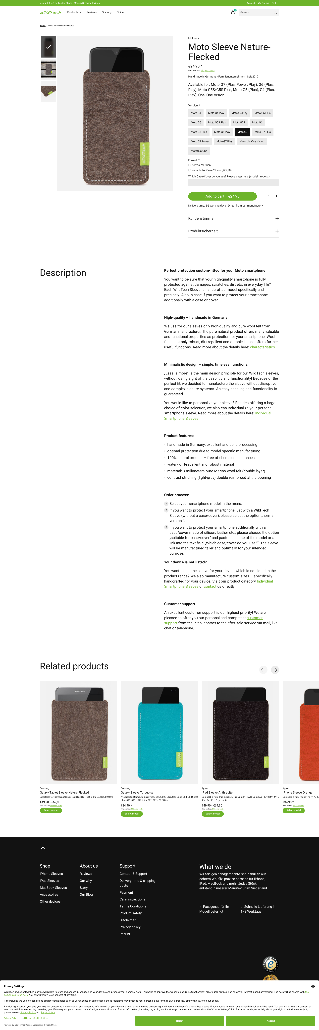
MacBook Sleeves (53, 887)
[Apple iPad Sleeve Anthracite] (240, 732)
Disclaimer (128, 920)
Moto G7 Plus (263, 132)
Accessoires (49, 894)
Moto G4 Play (216, 113)
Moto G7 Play (224, 142)
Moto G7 (242, 132)
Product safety (131, 913)
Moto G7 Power (200, 142)
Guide (120, 12)
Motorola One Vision (252, 142)
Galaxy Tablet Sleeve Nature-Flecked (64, 793)
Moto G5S (239, 123)
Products (72, 12)
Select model (51, 810)
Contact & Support (133, 873)
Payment (126, 892)
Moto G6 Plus (199, 132)
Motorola (193, 38)
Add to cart (223, 196)
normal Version (201, 165)
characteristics (262, 347)
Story (84, 887)
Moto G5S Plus (217, 123)
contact (210, 586)
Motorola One (199, 151)
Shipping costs (207, 70)
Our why (107, 12)
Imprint (125, 934)
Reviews (96, 3)
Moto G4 (196, 113)
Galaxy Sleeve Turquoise (137, 793)
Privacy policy (130, 927)
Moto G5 (196, 123)
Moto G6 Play (222, 132)
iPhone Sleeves (51, 873)
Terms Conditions (133, 906)
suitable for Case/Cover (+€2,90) (212, 170)
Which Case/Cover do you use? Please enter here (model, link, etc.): (229, 177)
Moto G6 (257, 123)
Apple (205, 788)
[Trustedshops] (271, 971)
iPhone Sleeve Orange (298, 793)
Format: (194, 160)
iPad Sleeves (49, 880)
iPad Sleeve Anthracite (217, 793)
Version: (194, 106)
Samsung (44, 788)
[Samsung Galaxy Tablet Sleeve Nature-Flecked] (78, 732)
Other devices (50, 901)
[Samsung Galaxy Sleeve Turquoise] (159, 732)
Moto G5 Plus (263, 113)
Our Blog (86, 894)
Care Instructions (132, 899)
